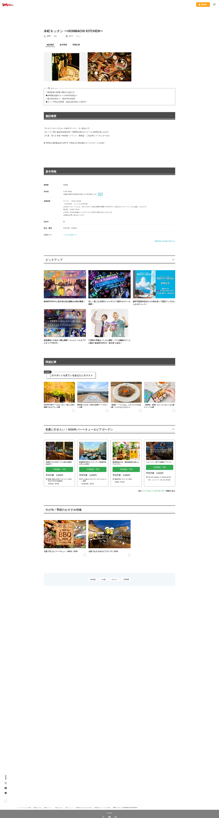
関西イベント (48, 807)
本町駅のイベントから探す (102, 807)
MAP (100, 194)
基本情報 (51, 171)
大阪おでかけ (59, 807)
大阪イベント (69, 807)
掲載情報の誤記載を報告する (164, 241)
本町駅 (93, 579)
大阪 (104, 579)
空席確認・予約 (59, 469)
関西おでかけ (38, 807)
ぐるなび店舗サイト (70, 234)
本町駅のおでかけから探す (84, 807)
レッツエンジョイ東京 (24, 807)
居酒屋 (126, 579)
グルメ (115, 579)
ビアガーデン (160, 490)
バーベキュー (147, 490)
